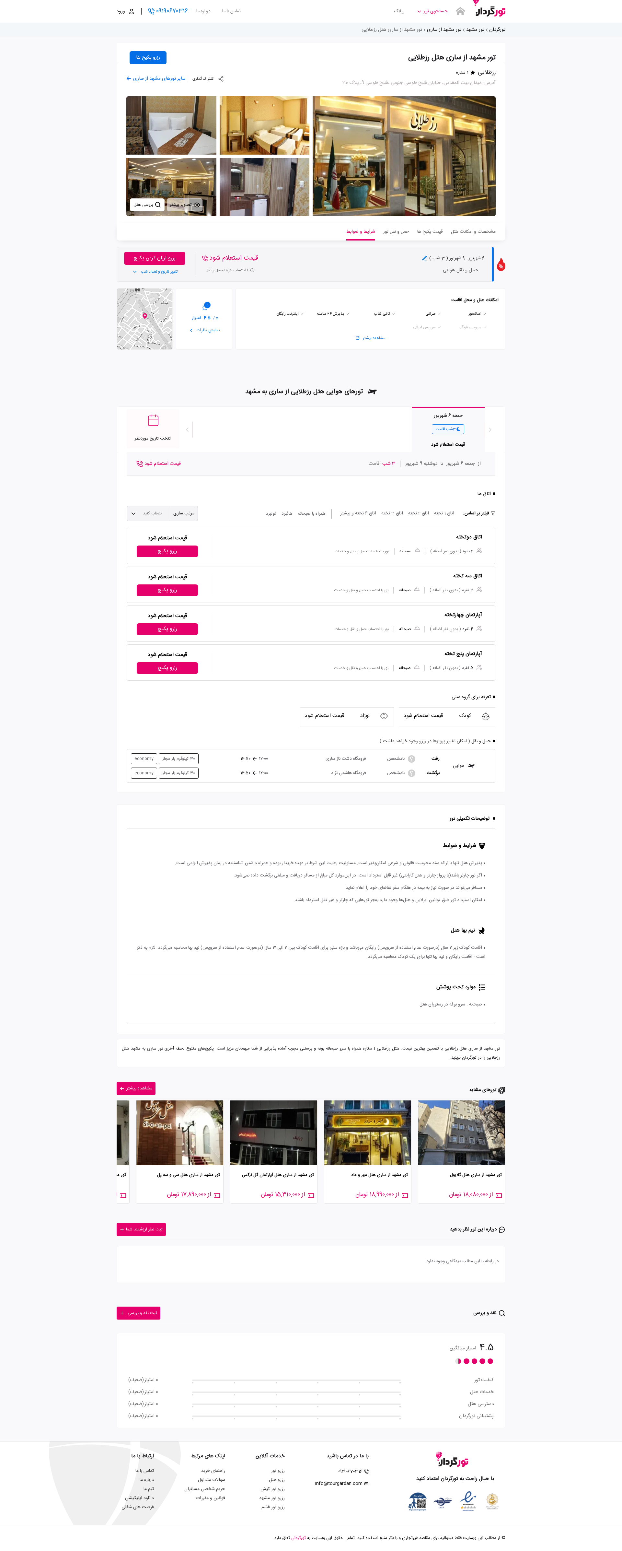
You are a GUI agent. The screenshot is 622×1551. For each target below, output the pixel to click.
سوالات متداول (211, 1480)
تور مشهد (475, 30)
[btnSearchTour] (460, 11)
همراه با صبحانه (312, 514)
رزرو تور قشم (273, 1507)
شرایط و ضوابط (360, 232)
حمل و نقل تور (396, 232)
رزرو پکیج (167, 551)
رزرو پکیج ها (148, 57)
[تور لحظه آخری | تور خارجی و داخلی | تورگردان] (489, 9)
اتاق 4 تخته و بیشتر (358, 513)
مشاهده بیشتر (374, 338)
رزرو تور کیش (272, 1489)
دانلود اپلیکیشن (139, 1498)
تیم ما (149, 1489)
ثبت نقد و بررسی (142, 1313)
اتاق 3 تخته (392, 513)
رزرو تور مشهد (272, 1498)
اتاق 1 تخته (444, 513)
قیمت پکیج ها (430, 232)
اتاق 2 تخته (418, 513)
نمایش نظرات (207, 330)
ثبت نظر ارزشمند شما (144, 1229)
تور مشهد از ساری (444, 30)
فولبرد (271, 514)
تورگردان (497, 30)
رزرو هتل (277, 1480)
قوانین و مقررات (210, 1498)
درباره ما (203, 11)
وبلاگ (399, 11)
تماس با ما (231, 11)
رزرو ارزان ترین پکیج (155, 258)
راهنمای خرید (213, 1471)
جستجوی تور (435, 11)
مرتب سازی (183, 513)
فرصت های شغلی (137, 1507)
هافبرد (287, 514)
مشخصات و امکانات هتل (473, 232)
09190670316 (172, 11)
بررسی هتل (144, 204)
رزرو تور (278, 1471)
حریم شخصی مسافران (204, 1489)
